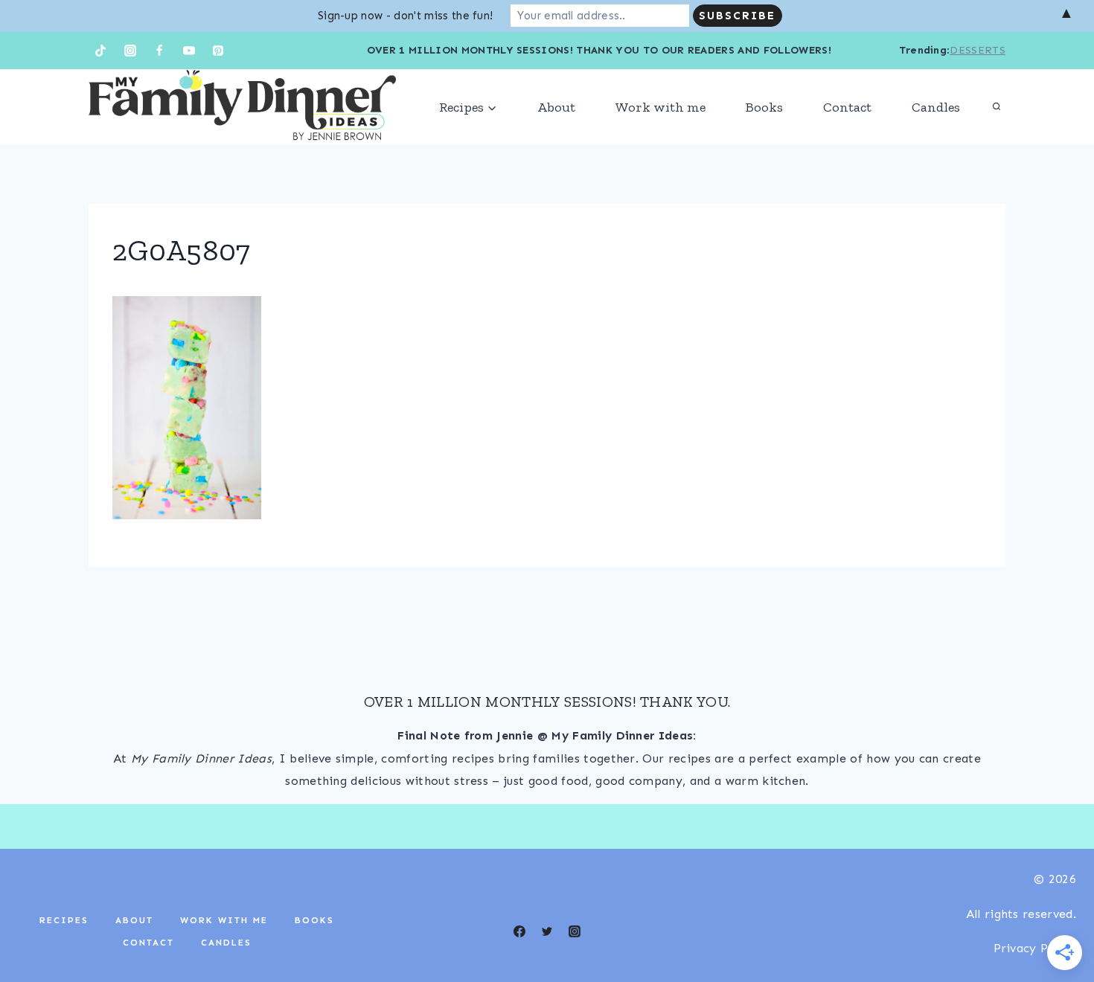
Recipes (64, 920)
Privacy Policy (1035, 948)
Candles (936, 107)
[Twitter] (547, 931)
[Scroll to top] (1059, 925)
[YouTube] (189, 50)
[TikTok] (100, 50)
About (556, 107)
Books (764, 107)
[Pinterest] (218, 50)
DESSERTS (977, 50)
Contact (847, 107)
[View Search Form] (996, 107)
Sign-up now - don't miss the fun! (405, 15)
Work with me (660, 107)
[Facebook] (159, 50)
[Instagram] (130, 50)
